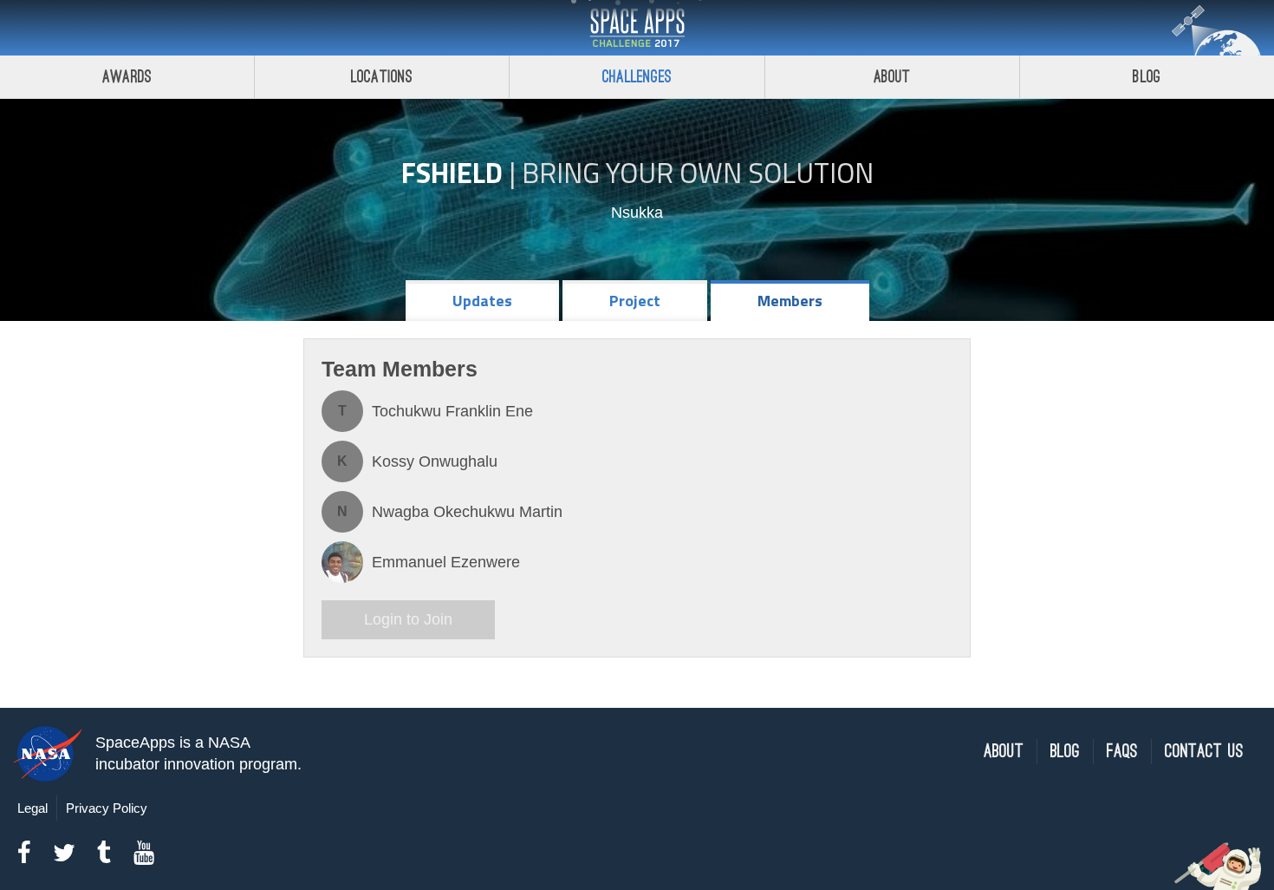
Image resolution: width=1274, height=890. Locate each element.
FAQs (1122, 751)
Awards (127, 76)
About (892, 76)
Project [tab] (634, 300)
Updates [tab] (482, 300)
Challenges (637, 76)
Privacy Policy (106, 808)
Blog (1146, 76)
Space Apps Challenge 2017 (637, 28)
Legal (32, 808)
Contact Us (1204, 751)
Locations (382, 76)
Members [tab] (789, 300)
